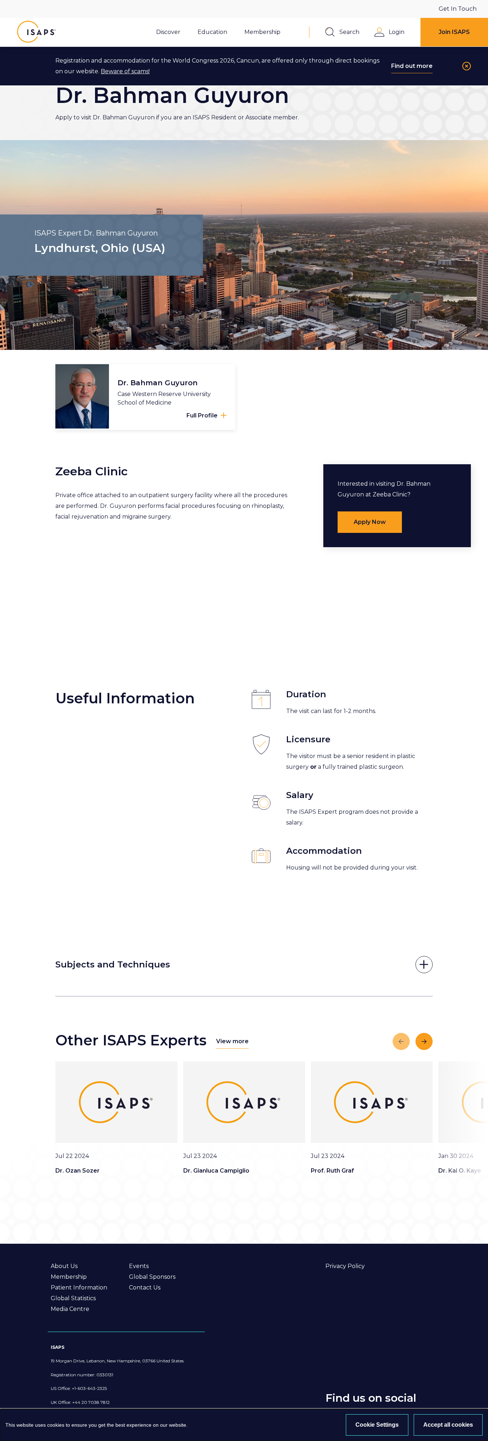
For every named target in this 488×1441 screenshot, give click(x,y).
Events (139, 1266)
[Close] (466, 66)
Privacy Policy (345, 1266)
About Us (64, 1266)
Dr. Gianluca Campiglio (216, 1170)
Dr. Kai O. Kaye (459, 1170)
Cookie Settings (377, 1425)
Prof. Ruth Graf (332, 1170)
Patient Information (79, 1287)
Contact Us (144, 1287)
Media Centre (70, 1309)
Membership (69, 1276)
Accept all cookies (448, 1425)
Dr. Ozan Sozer (77, 1170)
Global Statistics (73, 1298)
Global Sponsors (152, 1276)
